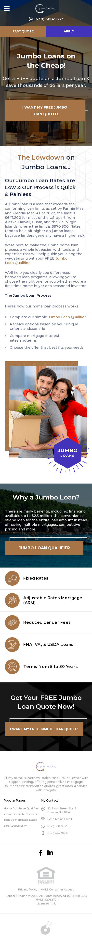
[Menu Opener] (7, 8)
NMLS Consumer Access (57, 889)
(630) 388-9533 (49, 19)
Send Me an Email (59, 819)
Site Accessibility (15, 825)
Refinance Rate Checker (20, 814)
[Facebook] (40, 852)
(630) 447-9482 (57, 833)
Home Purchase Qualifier (21, 808)
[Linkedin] (50, 852)
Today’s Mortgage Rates (20, 819)
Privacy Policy (27, 889)
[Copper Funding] (45, 9)
